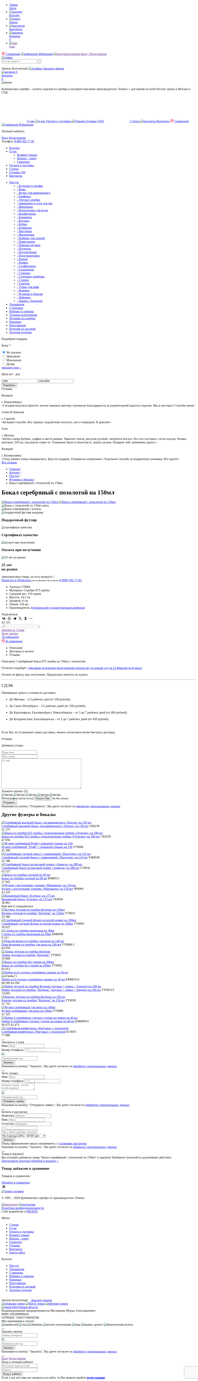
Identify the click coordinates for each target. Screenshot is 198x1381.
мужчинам (49, 668)
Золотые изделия (20, 332)
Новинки (15, 321)
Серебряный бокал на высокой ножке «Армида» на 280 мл (40, 867)
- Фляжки (23, 290)
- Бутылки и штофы (30, 185)
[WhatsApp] (9, 618)
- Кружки (23, 220)
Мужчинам (13, 360)
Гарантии (23, 161)
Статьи (14, 168)
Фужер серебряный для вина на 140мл (27, 1010)
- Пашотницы (26, 241)
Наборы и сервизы (21, 311)
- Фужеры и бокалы (30, 294)
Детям (10, 364)
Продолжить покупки (16, 1161)
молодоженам (65, 668)
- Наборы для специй (31, 238)
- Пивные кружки (28, 245)
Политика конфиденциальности (23, 1208)
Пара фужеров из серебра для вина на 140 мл (31, 944)
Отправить (9, 802)
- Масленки (24, 231)
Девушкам (13, 356)
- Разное (22, 259)
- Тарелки (23, 283)
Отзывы (17, 172)
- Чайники (24, 297)
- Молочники (25, 234)
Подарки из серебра (22, 318)
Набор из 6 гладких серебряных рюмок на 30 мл (33, 979)
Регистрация (17, 137)
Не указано (13, 352)
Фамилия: (8, 1115)
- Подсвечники (27, 252)
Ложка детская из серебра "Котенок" (26, 955)
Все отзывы (9, 462)
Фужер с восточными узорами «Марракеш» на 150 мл (37, 888)
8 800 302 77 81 (24, 141)
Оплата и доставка (21, 165)
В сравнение (13, 641)
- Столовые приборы (30, 276)
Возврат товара (27, 155)
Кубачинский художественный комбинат (58, 607)
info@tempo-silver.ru (24, 1307)
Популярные (17, 325)
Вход (5, 137)
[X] (20, 618)
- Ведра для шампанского (33, 192)
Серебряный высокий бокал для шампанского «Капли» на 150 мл (45, 826)
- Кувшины (24, 227)
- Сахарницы (25, 269)
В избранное (10, 637)
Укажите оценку (14, 791)
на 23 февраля (118, 668)
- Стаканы (23, 273)
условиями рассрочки (72, 1143)
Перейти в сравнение (16, 1182)
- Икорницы (25, 206)
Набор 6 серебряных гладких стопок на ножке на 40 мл (38, 1021)
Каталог (14, 148)
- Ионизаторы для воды (32, 210)
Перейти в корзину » (45, 1161)
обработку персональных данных (98, 806)
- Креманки (24, 217)
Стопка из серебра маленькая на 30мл (26, 934)
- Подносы (24, 248)
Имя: (5, 1045)
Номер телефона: (13, 1050)
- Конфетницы (26, 213)
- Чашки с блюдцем (29, 301)
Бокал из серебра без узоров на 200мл (26, 965)
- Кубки (22, 224)
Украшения (16, 304)
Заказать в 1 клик (13, 630)
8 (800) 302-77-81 (13, 65)
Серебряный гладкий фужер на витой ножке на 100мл (37, 923)
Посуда (14, 182)
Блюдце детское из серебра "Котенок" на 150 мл (33, 1000)
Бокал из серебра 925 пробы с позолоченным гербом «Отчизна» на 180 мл (51, 836)
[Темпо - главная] (7, 57)
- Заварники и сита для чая (34, 203)
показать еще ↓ (11, 367)
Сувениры (16, 308)
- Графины (24, 196)
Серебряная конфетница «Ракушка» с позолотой (33, 1031)
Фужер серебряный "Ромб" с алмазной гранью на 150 (37, 847)
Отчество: (8, 1123)
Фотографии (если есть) (17, 798)
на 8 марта (135, 668)
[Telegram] (14, 618)
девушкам (34, 668)
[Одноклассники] (25, 618)
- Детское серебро (28, 199)
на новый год (99, 668)
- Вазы (21, 189)
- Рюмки (22, 262)
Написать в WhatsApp (16, 580)
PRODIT (32, 1211)
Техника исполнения (23, 314)
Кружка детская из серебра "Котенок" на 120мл (33, 913)
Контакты (15, 175)
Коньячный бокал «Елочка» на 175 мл (27, 899)
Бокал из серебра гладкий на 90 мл (24, 878)
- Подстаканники (28, 255)
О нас (13, 151)
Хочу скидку (10, 633)
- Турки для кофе (28, 287)
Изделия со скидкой (22, 328)
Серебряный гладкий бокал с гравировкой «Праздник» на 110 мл (45, 857)
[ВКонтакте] (4, 618)
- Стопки (23, 280)
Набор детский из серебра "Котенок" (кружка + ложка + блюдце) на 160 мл (51, 989)
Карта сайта (17, 1252)
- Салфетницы (26, 266)
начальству (82, 668)
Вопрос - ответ (27, 158)
